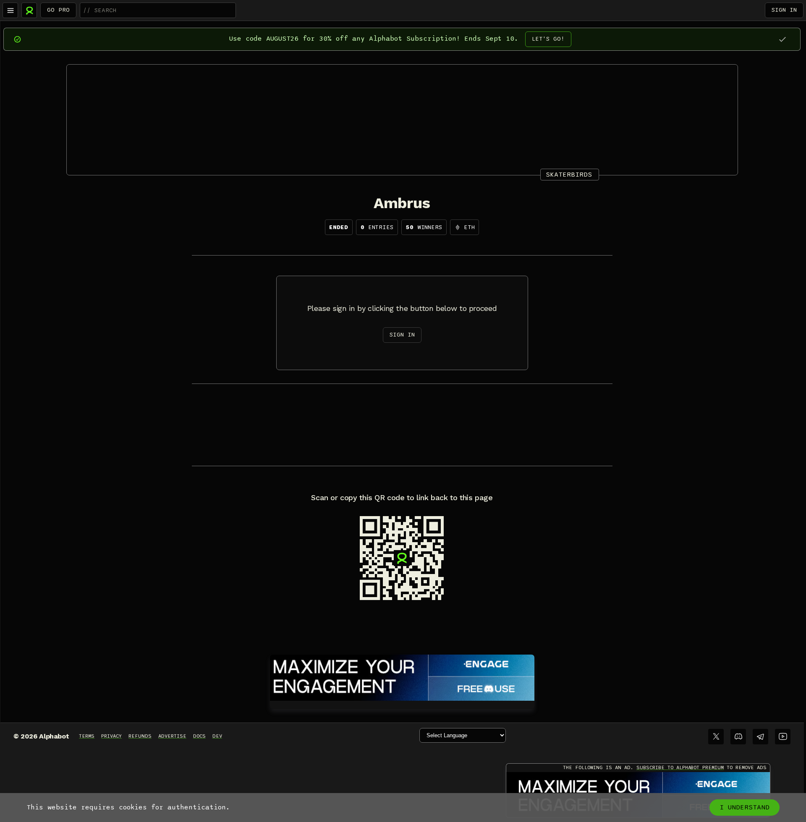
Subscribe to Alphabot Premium (680, 767)
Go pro (58, 9)
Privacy (111, 736)
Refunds (140, 736)
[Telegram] (760, 736)
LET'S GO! (548, 38)
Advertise (172, 736)
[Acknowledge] (782, 39)
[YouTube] (782, 736)
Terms (86, 736)
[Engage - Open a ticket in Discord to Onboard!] (402, 676)
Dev (217, 736)
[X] (716, 736)
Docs (199, 736)
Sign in (784, 9)
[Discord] (738, 736)
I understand (744, 807)
